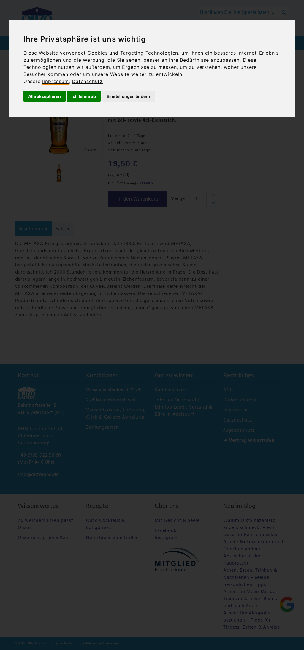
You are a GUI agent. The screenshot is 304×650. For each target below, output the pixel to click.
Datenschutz (87, 81)
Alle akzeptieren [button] (44, 96)
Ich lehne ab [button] (84, 96)
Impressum (55, 81)
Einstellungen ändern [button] (128, 96)
